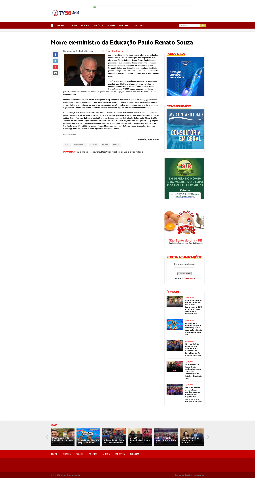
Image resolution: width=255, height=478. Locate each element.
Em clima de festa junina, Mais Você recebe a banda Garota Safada (110, 152)
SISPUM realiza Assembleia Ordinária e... (140, 440)
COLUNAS (134, 454)
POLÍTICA (93, 454)
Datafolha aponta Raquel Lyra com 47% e (62, 440)
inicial (61, 25)
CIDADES (67, 454)
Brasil (67, 145)
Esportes (124, 25)
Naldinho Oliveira (114, 51)
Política (98, 25)
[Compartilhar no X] (55, 61)
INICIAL (54, 454)
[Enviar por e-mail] (55, 73)
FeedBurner (190, 278)
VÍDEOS (106, 454)
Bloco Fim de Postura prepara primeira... (88, 442)
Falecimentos (79, 145)
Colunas (139, 25)
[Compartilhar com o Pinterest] (55, 67)
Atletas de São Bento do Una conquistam (114, 442)
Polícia (85, 25)
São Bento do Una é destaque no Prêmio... (191, 440)
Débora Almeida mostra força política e (166, 440)
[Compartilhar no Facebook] (55, 54)
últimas (116, 145)
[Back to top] (248, 471)
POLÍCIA (79, 454)
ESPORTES (120, 454)
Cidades (73, 25)
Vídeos (111, 25)
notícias (93, 145)
